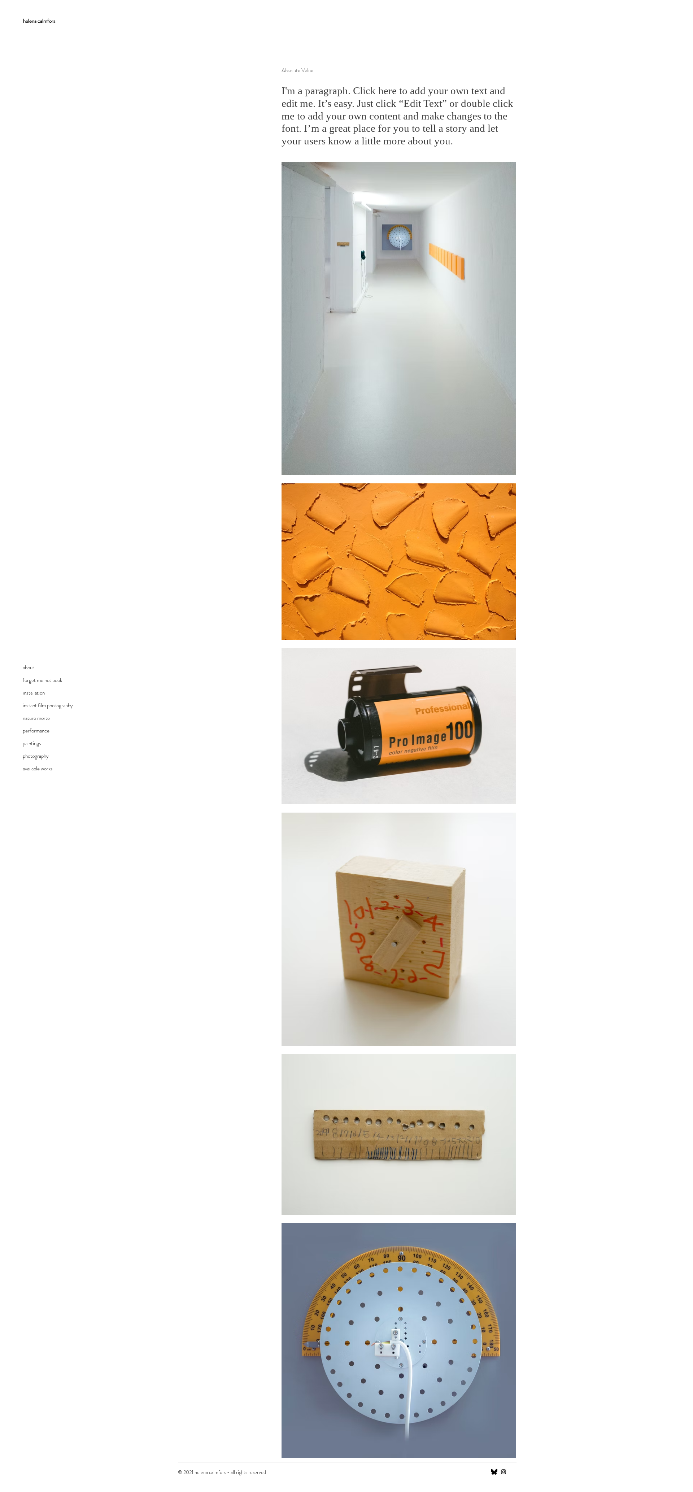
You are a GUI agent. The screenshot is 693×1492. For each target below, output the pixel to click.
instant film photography (48, 705)
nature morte (36, 718)
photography (36, 756)
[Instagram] (503, 1472)
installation (34, 693)
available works (38, 769)
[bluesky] (494, 1472)
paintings (32, 743)
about (28, 667)
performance (36, 731)
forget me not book (42, 680)
